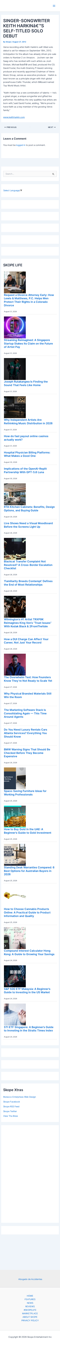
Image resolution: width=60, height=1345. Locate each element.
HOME (30, 1296)
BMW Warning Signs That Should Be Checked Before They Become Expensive (27, 753)
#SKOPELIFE (30, 1310)
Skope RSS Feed (11, 1106)
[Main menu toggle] (54, 6)
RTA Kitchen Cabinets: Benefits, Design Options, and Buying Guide (29, 508)
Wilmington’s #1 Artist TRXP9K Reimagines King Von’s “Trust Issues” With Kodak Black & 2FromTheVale (27, 623)
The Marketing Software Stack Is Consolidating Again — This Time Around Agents (25, 713)
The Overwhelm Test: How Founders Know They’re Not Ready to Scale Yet (28, 679)
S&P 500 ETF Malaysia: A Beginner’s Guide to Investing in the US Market (27, 990)
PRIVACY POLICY (30, 1320)
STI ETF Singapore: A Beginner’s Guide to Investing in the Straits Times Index (28, 1028)
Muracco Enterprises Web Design (19, 1097)
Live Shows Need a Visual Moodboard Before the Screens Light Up (28, 525)
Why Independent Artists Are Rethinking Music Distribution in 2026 (28, 421)
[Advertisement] (30, 1173)
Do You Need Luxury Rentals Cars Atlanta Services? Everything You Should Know (25, 733)
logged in (20, 145)
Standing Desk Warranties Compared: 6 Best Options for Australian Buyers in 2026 (29, 871)
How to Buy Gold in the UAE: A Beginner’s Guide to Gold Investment (27, 831)
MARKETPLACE (30, 1313)
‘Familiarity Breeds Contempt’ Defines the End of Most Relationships (28, 582)
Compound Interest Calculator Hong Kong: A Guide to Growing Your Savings (29, 952)
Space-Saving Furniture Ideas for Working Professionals (25, 792)
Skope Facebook (11, 1101)
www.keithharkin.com (14, 117)
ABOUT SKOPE (30, 1317)
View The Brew (10, 1116)
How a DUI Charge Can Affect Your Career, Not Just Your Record (26, 640)
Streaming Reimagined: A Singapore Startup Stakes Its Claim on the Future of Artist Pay (28, 343)
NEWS (30, 1303)
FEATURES (30, 1299)
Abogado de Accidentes (30, 1279)
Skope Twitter (10, 1111)
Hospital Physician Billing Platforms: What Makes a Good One (27, 454)
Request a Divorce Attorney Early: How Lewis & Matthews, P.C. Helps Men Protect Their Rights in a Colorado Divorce (29, 300)
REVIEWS (30, 1306)
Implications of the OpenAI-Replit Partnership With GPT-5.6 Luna (25, 470)
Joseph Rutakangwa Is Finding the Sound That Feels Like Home (26, 383)
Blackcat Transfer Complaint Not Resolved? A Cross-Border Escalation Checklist (28, 565)
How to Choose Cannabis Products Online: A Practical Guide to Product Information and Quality (27, 912)
